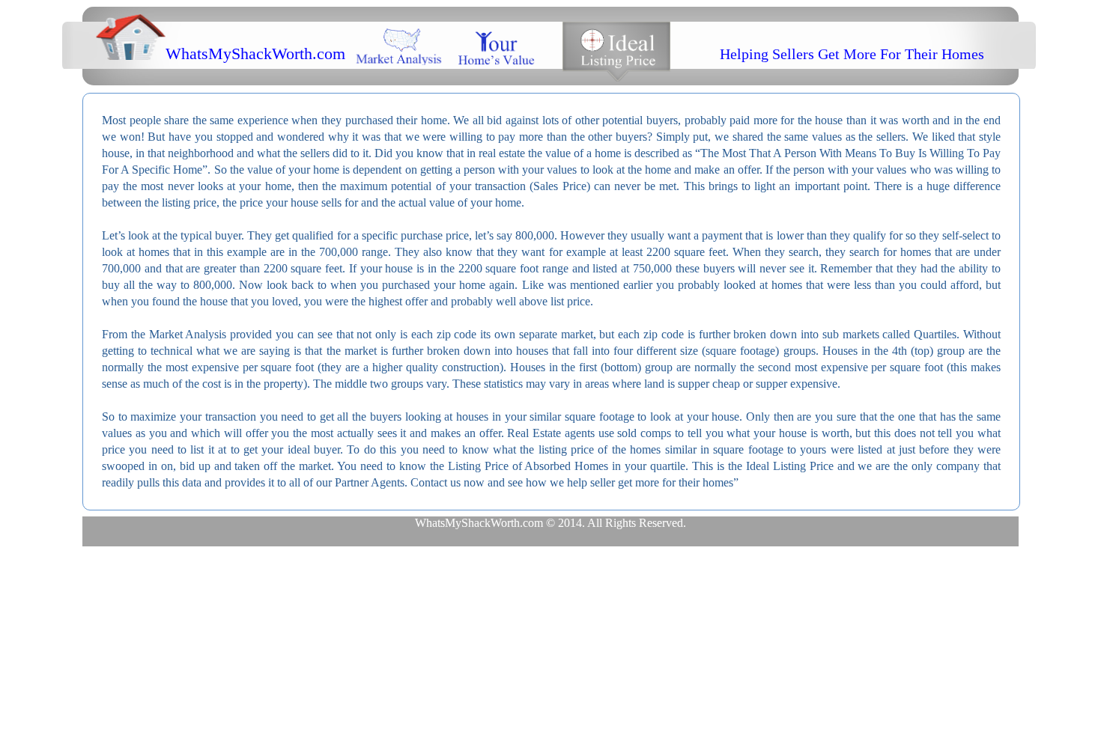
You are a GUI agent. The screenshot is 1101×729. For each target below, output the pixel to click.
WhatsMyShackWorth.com (255, 53)
